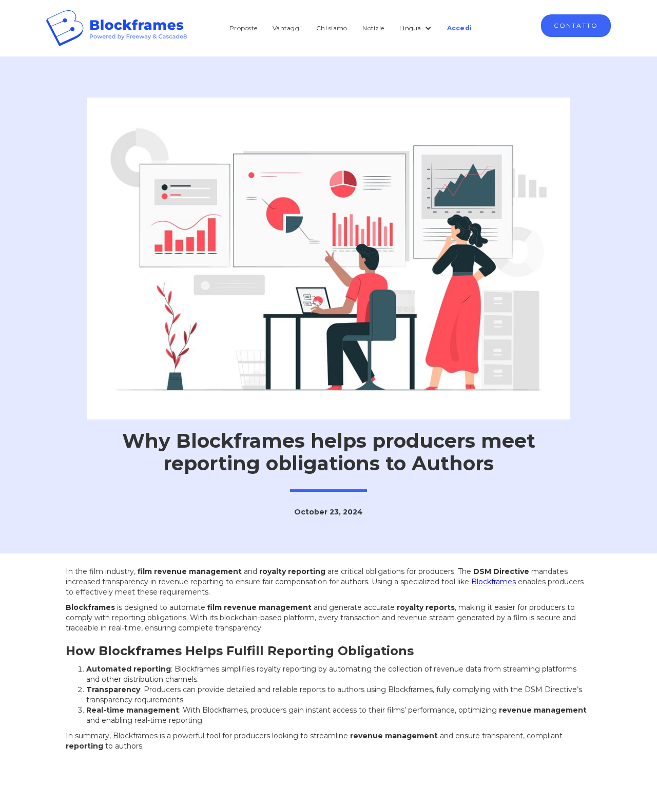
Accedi (459, 28)
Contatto (576, 25)
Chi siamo (331, 28)
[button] (415, 28)
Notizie (373, 28)
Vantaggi (287, 28)
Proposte (243, 28)
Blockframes (493, 581)
